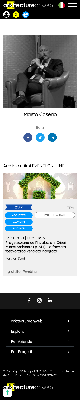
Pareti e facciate (54, 214)
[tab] (40, 321)
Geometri (19, 221)
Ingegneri (19, 228)
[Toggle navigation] (72, 5)
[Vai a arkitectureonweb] (28, 5)
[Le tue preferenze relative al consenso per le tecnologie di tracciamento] (7, 393)
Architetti (19, 215)
